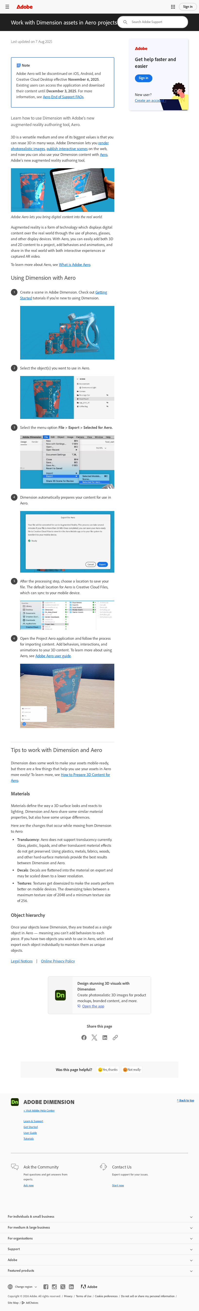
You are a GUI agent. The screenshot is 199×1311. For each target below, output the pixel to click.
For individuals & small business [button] (31, 1217)
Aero (103, 154)
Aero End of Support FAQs (63, 97)
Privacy (68, 1296)
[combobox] (152, 22)
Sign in (188, 7)
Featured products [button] (21, 1271)
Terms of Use (83, 1296)
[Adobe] (24, 6)
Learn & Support (33, 1121)
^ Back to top (185, 1100)
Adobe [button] (12, 1260)
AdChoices (32, 1302)
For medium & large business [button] (29, 1227)
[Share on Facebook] (84, 1039)
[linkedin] (71, 1286)
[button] (173, 7)
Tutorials (29, 1138)
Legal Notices (22, 961)
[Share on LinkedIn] (105, 1039)
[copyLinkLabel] (115, 1039)
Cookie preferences (106, 1296)
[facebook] (45, 1286)
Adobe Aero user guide (53, 656)
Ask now (29, 1185)
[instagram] (54, 1286)
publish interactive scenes (67, 148)
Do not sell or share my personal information (147, 1296)
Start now (118, 1185)
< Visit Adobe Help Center (39, 1110)
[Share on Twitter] (94, 1039)
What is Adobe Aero (74, 264)
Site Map (13, 1302)
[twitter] (62, 1286)
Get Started (31, 1127)
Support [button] (14, 1249)
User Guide (30, 1133)
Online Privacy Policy (58, 961)
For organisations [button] (20, 1238)
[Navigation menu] (7, 6)
